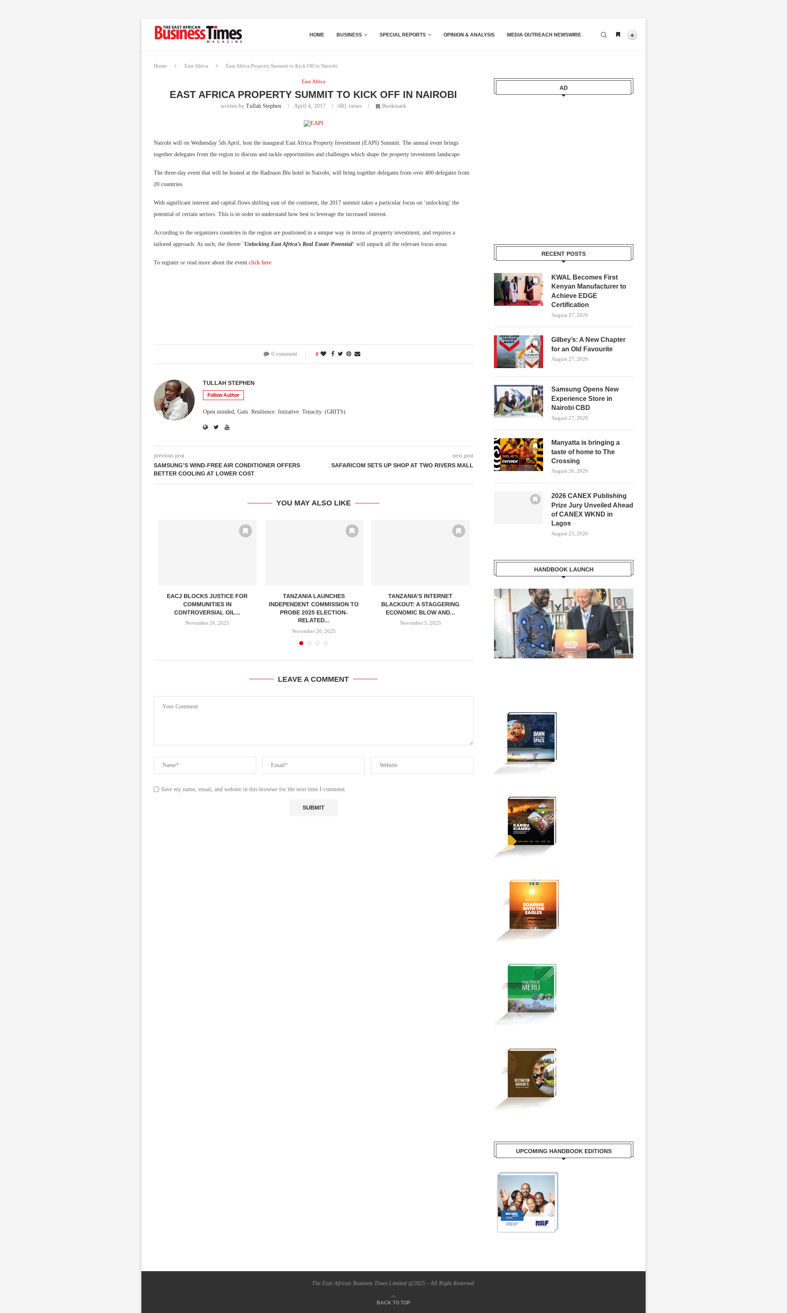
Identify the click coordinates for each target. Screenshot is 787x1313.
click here (260, 262)
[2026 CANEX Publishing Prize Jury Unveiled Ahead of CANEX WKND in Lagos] (518, 508)
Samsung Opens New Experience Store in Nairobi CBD (585, 398)
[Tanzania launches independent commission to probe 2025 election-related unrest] (314, 552)
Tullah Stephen (263, 106)
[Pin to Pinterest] (348, 354)
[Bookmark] (618, 34)
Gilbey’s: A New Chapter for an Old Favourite (588, 344)
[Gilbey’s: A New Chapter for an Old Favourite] (518, 351)
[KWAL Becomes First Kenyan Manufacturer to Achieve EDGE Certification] (518, 289)
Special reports (403, 35)
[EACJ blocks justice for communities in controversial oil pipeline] (207, 552)
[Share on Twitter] (340, 354)
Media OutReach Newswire (544, 35)
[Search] (604, 34)
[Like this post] (323, 354)
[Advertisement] (563, 164)
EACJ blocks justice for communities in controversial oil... (207, 604)
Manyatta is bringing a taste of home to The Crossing (585, 451)
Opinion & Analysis (469, 35)
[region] (563, 632)
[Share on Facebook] (332, 354)
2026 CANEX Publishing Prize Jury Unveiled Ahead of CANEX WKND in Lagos (592, 509)
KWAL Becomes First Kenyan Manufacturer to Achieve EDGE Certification (588, 291)
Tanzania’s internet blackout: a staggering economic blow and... (420, 604)
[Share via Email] (357, 354)
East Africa (196, 66)
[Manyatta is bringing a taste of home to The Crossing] (518, 454)
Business (349, 35)
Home (316, 35)
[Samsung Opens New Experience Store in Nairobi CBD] (518, 401)
